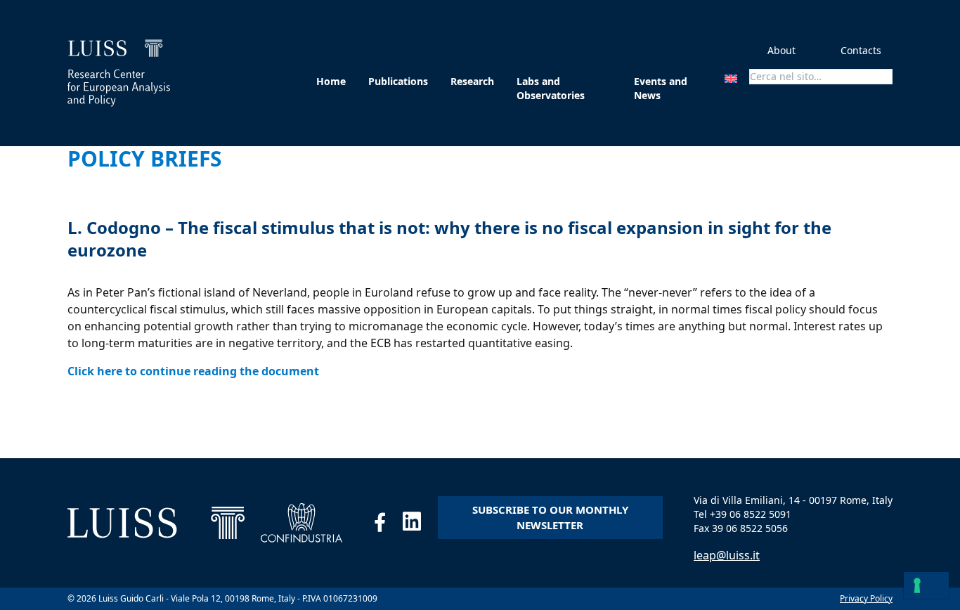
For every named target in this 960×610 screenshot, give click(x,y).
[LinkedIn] (420, 525)
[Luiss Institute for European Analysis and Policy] (119, 73)
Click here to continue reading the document (193, 371)
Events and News (660, 88)
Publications (398, 81)
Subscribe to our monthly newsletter (550, 517)
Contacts (861, 50)
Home (331, 81)
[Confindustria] (302, 523)
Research (472, 81)
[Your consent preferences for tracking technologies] (926, 585)
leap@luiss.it (727, 555)
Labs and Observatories (551, 88)
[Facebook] (388, 525)
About (781, 50)
